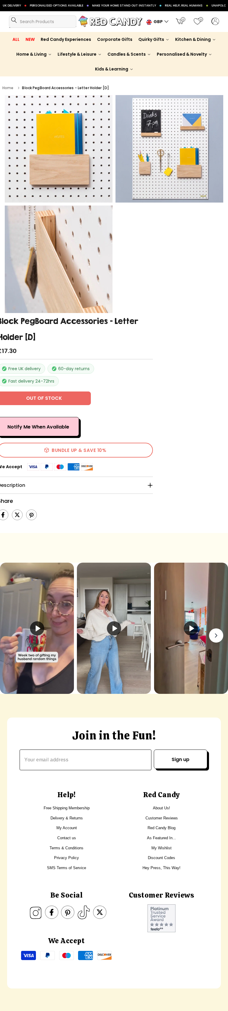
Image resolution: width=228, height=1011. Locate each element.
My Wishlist (161, 848)
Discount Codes (161, 858)
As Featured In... (161, 838)
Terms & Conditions (66, 848)
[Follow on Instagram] (35, 912)
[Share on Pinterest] (31, 515)
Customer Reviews (161, 818)
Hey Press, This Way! (161, 868)
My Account (66, 828)
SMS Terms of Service (66, 868)
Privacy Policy (66, 858)
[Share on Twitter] (17, 515)
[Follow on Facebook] (51, 912)
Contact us (66, 838)
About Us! (161, 808)
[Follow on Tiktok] (84, 912)
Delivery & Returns (66, 818)
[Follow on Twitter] (100, 912)
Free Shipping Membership (67, 808)
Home (7, 87)
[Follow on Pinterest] (68, 912)
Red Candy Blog (161, 828)
